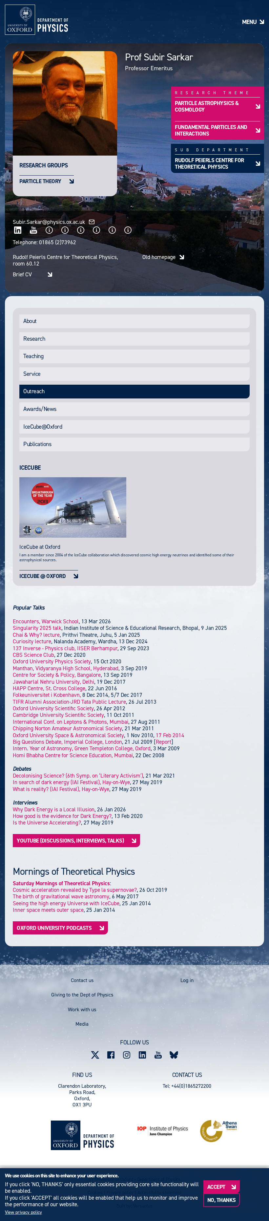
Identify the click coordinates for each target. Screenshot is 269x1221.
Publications (37, 444)
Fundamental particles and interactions (211, 130)
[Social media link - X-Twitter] (95, 1055)
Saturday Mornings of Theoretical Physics (61, 883)
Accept (216, 1186)
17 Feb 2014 (170, 735)
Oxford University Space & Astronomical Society (68, 735)
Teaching (33, 356)
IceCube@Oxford (42, 427)
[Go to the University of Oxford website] (65, 1135)
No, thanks (221, 1200)
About (30, 321)
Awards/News (39, 409)
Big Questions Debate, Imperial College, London (67, 741)
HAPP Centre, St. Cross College (49, 688)
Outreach (33, 391)
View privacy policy (23, 1212)
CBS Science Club (33, 654)
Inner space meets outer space (48, 909)
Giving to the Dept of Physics (82, 994)
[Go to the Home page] (98, 1135)
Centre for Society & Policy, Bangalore (57, 674)
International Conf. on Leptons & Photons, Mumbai (70, 721)
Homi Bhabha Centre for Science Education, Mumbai (73, 755)
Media (82, 1023)
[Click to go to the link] (18, 230)
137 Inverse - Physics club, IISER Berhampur (65, 648)
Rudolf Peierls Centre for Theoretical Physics (209, 163)
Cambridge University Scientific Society (58, 714)
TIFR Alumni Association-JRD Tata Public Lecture (69, 701)
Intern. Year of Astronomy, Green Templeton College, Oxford (82, 748)
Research (34, 339)
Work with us (82, 1009)
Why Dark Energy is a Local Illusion (53, 809)
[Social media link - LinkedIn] (142, 1055)
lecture (36, 634)
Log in (187, 980)
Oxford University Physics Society (52, 661)
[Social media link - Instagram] (127, 1055)
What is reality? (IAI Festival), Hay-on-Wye (61, 789)
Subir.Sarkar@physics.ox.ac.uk (49, 222)
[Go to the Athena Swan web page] (218, 1131)
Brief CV (22, 274)
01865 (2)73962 (57, 242)
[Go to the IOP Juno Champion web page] (162, 1131)
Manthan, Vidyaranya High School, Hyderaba (65, 668)
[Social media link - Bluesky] (174, 1055)
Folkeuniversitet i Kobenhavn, (47, 694)
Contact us (82, 980)
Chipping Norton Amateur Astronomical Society (67, 728)
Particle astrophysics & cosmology (207, 106)
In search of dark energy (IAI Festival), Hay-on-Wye (71, 782)
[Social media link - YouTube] (158, 1055)
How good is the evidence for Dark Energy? (62, 816)
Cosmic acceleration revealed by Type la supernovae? (75, 889)
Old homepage (159, 257)
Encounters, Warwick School (46, 621)
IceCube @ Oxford (42, 575)
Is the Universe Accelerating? (47, 822)
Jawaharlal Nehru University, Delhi (53, 681)
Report (163, 741)
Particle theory (40, 181)
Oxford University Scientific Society (53, 708)
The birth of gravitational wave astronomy (61, 896)
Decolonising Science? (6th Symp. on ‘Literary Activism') (78, 775)
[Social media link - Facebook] (111, 1055)
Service (32, 374)
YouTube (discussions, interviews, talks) (70, 840)
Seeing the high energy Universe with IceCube (66, 903)
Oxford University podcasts (54, 928)
